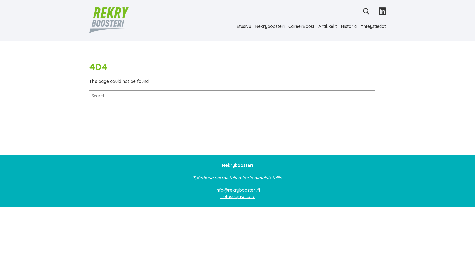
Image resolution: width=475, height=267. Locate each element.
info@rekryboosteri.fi (237, 190)
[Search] (380, 95)
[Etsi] (366, 11)
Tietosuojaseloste (237, 196)
